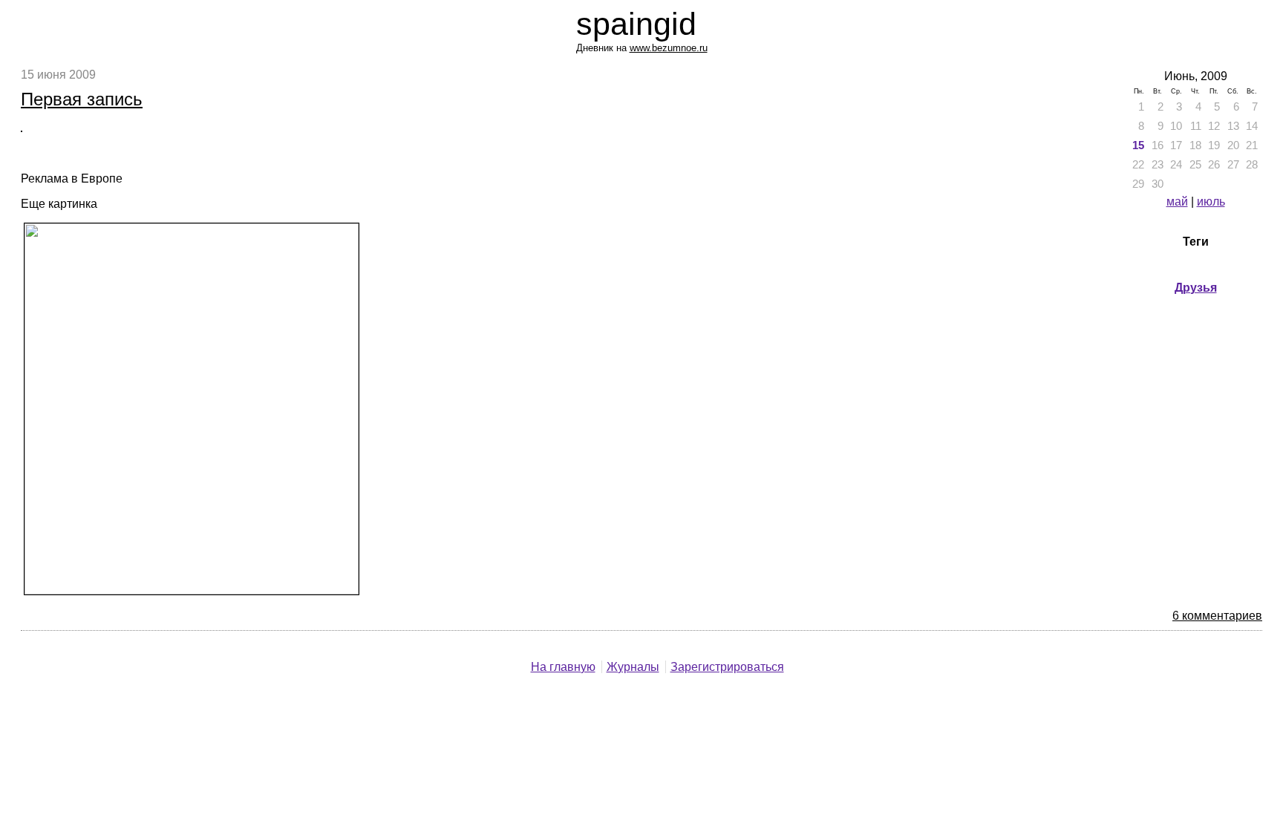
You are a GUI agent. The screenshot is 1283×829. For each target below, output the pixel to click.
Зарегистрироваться (727, 667)
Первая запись (82, 99)
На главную (563, 667)
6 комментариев (1217, 615)
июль (1211, 201)
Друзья (1196, 287)
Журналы (633, 667)
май (1177, 201)
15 (1138, 145)
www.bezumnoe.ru (669, 47)
